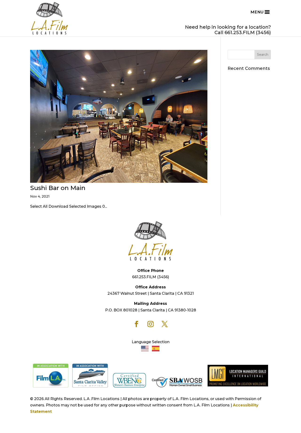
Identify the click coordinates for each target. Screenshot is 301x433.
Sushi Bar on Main (57, 188)
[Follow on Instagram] (150, 324)
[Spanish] (156, 348)
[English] (145, 348)
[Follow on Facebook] (136, 324)
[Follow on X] (164, 324)
